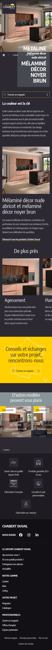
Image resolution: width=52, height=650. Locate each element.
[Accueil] (3, 55)
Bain (4, 586)
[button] (49, 421)
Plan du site (43, 638)
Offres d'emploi (9, 625)
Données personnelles (28, 638)
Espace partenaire (10, 629)
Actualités (6, 568)
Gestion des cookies (26, 644)
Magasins (6, 603)
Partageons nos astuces (12, 564)
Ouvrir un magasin (10, 620)
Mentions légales (10, 638)
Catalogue (6, 608)
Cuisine (15, 55)
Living (5, 590)
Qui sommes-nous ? (11, 555)
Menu (47, 5)
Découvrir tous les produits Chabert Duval (21, 239)
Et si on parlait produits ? (13, 559)
